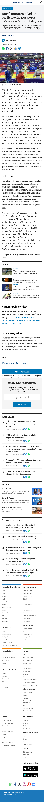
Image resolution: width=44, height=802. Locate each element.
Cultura (25, 607)
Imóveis (25, 695)
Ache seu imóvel (27, 655)
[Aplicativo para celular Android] (30, 775)
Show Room (26, 671)
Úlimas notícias (27, 666)
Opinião (4, 615)
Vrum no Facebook (7, 740)
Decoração (26, 674)
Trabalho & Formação (29, 596)
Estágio (25, 599)
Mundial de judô (18, 363)
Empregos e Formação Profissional (29, 702)
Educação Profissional (29, 615)
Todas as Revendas (7, 742)
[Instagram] (24, 784)
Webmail (4, 666)
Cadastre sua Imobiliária (30, 685)
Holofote (4, 618)
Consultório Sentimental (9, 657)
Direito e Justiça (6, 634)
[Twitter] (11, 49)
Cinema (4, 673)
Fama (3, 655)
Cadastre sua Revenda (8, 745)
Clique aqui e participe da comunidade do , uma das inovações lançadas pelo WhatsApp (21, 320)
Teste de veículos (7, 729)
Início (4, 35)
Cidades (4, 593)
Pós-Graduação (27, 618)
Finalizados (26, 640)
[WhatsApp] (3, 49)
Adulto (25, 705)
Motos (3, 737)
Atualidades (26, 742)
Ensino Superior (27, 593)
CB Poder (25, 726)
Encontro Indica (27, 744)
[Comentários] (19, 49)
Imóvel (26, 651)
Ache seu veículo (6, 720)
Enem (24, 602)
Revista (25, 739)
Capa (3, 591)
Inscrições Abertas (28, 637)
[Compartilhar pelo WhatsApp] (29, 430)
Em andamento (27, 634)
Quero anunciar (27, 692)
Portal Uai (26, 755)
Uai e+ (25, 757)
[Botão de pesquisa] (41, 2)
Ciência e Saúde (6, 613)
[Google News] (15, 49)
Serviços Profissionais (29, 708)
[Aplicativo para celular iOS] (30, 768)
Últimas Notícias (27, 604)
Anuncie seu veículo (7, 723)
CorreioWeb (7, 651)
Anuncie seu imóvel (28, 657)
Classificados (29, 689)
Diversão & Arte (6, 607)
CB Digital (5, 637)
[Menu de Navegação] (3, 2)
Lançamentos (27, 663)
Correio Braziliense (11, 587)
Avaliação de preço (7, 731)
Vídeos (4, 734)
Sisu (24, 613)
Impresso (6, 628)
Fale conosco (26, 621)
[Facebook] (7, 49)
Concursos (28, 625)
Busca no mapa (27, 660)
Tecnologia (5, 621)
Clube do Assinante (7, 642)
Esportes (11, 35)
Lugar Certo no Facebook (30, 679)
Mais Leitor (5, 687)
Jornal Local (26, 723)
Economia (4, 602)
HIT (3, 681)
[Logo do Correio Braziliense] (22, 2)
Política (4, 596)
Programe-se (5, 676)
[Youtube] (29, 784)
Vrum (4, 717)
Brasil (3, 599)
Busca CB (4, 640)
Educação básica (27, 591)
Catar (5, 363)
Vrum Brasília (27, 729)
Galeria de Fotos (27, 677)
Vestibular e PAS (27, 610)
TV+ (3, 684)
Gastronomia (5, 660)
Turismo (4, 624)
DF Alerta (26, 720)
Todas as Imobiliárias (29, 682)
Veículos (25, 698)
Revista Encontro (31, 732)
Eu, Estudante (29, 587)
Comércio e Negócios (29, 711)
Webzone (4, 663)
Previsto (25, 631)
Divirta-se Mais (9, 669)
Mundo (4, 604)
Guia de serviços (27, 668)
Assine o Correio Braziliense (10, 645)
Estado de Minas (28, 752)
